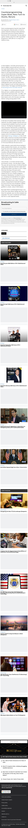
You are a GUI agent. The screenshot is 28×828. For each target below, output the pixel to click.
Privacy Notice (18, 219)
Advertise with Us (5, 814)
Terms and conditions (6, 797)
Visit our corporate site (7, 787)
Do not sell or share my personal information (11, 819)
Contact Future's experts (7, 799)
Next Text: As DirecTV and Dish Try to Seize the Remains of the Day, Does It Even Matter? (15, 773)
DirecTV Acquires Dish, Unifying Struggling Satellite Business (15, 767)
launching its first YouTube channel (12, 87)
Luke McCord (5, 19)
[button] (1, 6)
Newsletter (24, 24)
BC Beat (3, 8)
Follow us (17, 24)
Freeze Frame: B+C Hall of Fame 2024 (13, 779)
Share (4, 24)
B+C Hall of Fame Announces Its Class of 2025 (14, 761)
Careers (3, 811)
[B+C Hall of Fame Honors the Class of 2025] (14, 751)
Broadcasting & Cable (14, 19)
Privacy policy (4, 802)
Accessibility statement (7, 808)
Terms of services (16, 218)
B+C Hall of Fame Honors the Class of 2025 (15, 756)
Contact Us (4, 816)
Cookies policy (5, 805)
